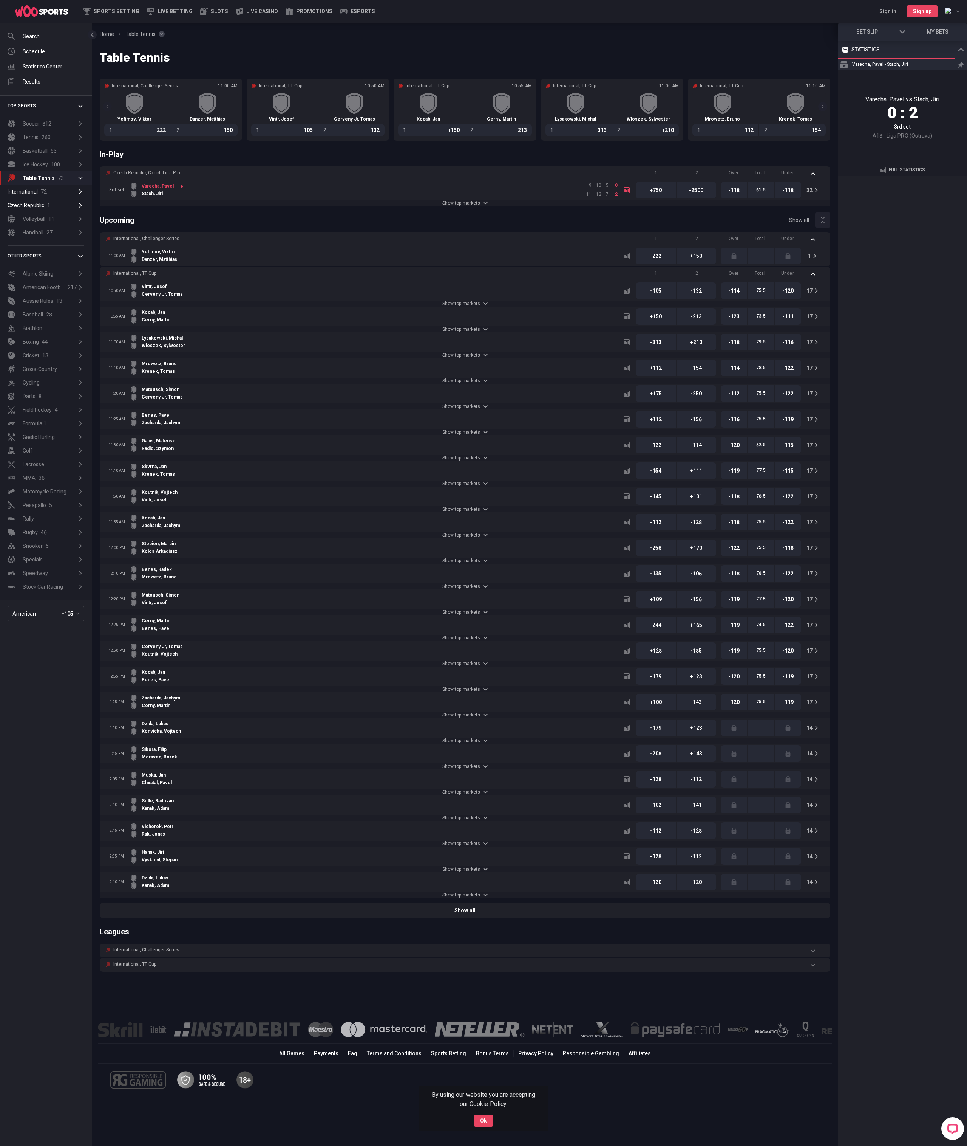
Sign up (922, 11)
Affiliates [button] (640, 1053)
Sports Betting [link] (448, 1053)
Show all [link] (799, 220)
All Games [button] (291, 1053)
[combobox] (952, 11)
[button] (214, 11)
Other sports (25, 256)
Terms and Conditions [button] (394, 1053)
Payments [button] (326, 1053)
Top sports (22, 106)
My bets (937, 32)
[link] (41, 11)
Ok (483, 1121)
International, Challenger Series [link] (146, 238)
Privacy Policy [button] (535, 1053)
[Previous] (107, 106)
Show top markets (461, 203)
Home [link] (107, 34)
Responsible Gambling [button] (591, 1053)
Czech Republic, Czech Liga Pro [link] (146, 172)
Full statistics (907, 169)
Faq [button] (352, 1053)
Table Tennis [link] (140, 34)
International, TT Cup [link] (134, 273)
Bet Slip (867, 32)
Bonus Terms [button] (492, 1053)
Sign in (887, 11)
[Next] (822, 106)
